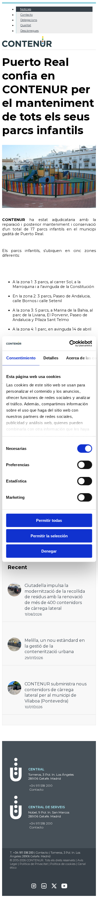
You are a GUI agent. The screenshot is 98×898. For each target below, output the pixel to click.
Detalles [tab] (50, 358)
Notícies (25, 9)
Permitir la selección (49, 535)
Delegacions (28, 20)
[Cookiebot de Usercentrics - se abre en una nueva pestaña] (70, 343)
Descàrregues (29, 31)
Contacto (26, 15)
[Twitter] (54, 887)
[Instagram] (34, 887)
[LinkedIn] (44, 887)
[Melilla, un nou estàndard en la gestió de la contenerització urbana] (14, 640)
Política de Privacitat (34, 864)
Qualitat (25, 25)
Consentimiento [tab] (20, 358)
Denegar (49, 551)
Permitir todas (49, 520)
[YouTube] (64, 887)
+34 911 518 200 (41, 785)
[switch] (84, 465)
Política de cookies (63, 864)
